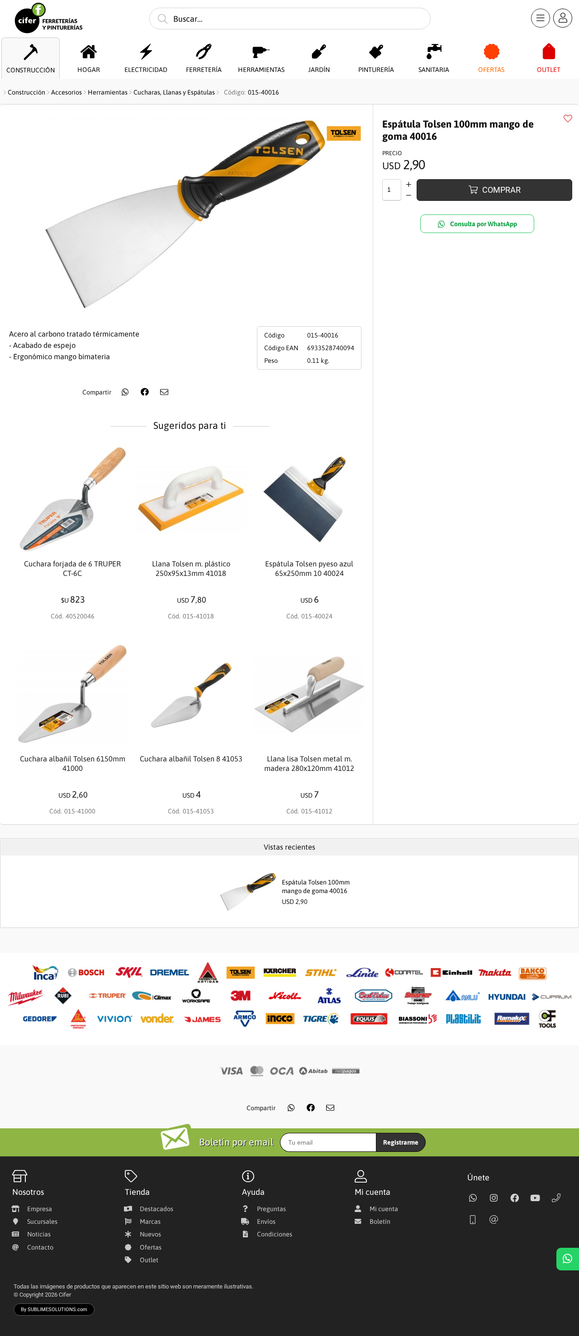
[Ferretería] (203, 51)
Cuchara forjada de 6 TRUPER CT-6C (72, 569)
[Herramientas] (261, 51)
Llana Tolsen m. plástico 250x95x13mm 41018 (191, 569)
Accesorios (66, 92)
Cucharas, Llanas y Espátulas (174, 92)
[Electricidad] (146, 51)
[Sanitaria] (434, 51)
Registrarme (400, 1142)
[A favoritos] (568, 118)
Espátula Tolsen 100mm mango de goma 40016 (316, 886)
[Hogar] (88, 51)
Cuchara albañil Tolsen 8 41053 (191, 759)
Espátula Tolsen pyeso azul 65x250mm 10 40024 (309, 569)
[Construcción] (30, 52)
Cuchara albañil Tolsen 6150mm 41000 (72, 764)
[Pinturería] (376, 51)
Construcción (26, 92)
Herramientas (108, 92)
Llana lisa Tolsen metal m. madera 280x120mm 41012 (309, 764)
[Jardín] (318, 51)
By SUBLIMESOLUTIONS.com (54, 1309)
